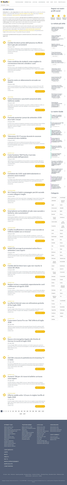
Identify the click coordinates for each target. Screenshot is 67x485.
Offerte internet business (9, 437)
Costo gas (39, 439)
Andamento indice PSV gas (43, 443)
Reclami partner (28, 475)
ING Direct (53, 258)
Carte (6, 452)
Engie (53, 239)
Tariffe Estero (25, 431)
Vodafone (53, 313)
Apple (53, 204)
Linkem (53, 265)
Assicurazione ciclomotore (56, 429)
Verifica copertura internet (10, 443)
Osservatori (62, 272)
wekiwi (53, 316)
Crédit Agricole (62, 227)
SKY (61, 290)
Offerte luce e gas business (43, 431)
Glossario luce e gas (41, 436)
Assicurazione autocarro (55, 431)
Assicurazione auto (54, 427)
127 (24, 413)
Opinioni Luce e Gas (41, 432)
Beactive (53, 214)
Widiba (61, 316)
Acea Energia (62, 197)
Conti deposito (63, 222)
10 (13, 411)
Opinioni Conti (53, 439)
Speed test (6, 439)
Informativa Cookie (52, 474)
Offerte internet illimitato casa (10, 431)
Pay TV (6, 459)
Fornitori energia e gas (42, 440)
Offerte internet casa (8, 427)
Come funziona (8, 466)
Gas (52, 245)
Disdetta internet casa (9, 442)
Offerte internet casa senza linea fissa (12, 429)
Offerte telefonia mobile (27, 427)
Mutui (5, 454)
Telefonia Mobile (54, 297)
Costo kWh (39, 437)
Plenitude (53, 276)
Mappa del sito (8, 463)
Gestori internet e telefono (9, 446)
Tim (60, 296)
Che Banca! (62, 217)
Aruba (61, 204)
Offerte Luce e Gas (41, 427)
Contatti (40, 475)
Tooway (53, 303)
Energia (61, 236)
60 (27, 411)
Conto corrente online (55, 438)
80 (33, 411)
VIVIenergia (62, 310)
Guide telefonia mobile (27, 435)
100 (39, 411)
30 (18, 411)
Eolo (61, 239)
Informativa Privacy (44, 474)
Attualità (61, 208)
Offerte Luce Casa (41, 428)
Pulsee (53, 282)
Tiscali (53, 300)
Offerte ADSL (7, 435)
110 (43, 411)
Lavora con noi (35, 475)
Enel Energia (54, 236)
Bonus (61, 214)
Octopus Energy (54, 273)
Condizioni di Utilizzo (36, 474)
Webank (61, 313)
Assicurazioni (54, 208)
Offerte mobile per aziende (28, 432)
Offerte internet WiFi (8, 432)
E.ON (53, 233)
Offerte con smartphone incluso (29, 428)
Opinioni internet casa (9, 444)
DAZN (53, 230)
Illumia (61, 255)
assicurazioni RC (16, 15)
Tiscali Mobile (62, 300)
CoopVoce (54, 226)
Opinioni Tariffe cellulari (27, 433)
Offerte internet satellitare (9, 433)
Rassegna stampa (27, 474)
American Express (63, 201)
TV (60, 303)
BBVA (61, 211)
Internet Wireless (54, 262)
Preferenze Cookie (60, 474)
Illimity (53, 255)
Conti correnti (54, 434)
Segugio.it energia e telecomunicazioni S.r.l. (10, 480)
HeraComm (62, 245)
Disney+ (61, 230)
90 (36, 411)
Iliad (61, 252)
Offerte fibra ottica (8, 428)
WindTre (53, 319)
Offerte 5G (24, 429)
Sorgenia (53, 293)
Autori (9, 474)
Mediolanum (62, 265)
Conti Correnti (54, 221)
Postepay (53, 279)
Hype (61, 249)
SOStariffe (3, 5)
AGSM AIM (54, 200)
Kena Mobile (62, 261)
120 (21, 413)
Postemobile (62, 276)
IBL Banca (53, 252)
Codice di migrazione (8, 440)
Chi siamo (5, 474)
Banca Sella (54, 211)
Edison (61, 233)
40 (21, 411)
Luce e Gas (40, 424)
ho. (52, 249)
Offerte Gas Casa (41, 429)
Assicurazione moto (54, 428)
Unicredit (53, 306)
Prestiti (61, 279)
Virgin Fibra (54, 310)
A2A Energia (54, 197)
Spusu (61, 293)
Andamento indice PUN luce (43, 442)
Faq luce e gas (40, 435)
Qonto (61, 282)
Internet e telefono (23, 13)
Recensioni (13, 474)
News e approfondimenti (11, 461)
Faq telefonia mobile (26, 436)
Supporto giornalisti (19, 474)
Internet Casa (62, 258)
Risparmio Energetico (63, 286)
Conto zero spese (54, 436)
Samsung (53, 290)
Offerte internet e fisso (9, 436)
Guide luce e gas (40, 433)
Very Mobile (62, 306)
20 (16, 411)
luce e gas (30, 13)
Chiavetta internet (26, 439)
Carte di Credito (54, 218)
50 (24, 411)
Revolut (53, 285)
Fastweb (53, 242)
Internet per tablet (26, 437)
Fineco (61, 242)
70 (30, 411)
